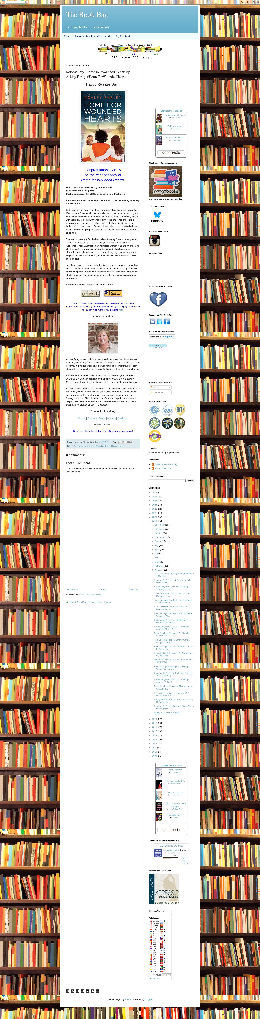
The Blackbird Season (174, 137)
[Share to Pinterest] (131, 442)
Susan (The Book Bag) (171, 850)
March (158, 562)
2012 (155, 743)
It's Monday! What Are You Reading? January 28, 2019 (171, 588)
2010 (155, 752)
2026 (155, 492)
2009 (155, 756)
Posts (155, 387)
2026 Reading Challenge (171, 845)
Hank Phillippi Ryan (175, 809)
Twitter (102, 418)
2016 (155, 727)
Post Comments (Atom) (90, 594)
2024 (155, 501)
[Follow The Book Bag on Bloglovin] (162, 338)
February (159, 566)
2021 (155, 513)
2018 (155, 719)
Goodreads (122, 418)
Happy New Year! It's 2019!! (167, 713)
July (157, 545)
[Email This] (119, 442)
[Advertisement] (103, 563)
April (157, 557)
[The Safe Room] (160, 820)
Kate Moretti (176, 140)
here (121, 310)
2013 (155, 739)
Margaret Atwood (176, 783)
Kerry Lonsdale (175, 795)
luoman (128, 999)
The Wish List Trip (174, 792)
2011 (154, 748)
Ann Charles (175, 117)
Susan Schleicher (163, 468)
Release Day (116, 446)
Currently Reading (171, 110)
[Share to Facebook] (128, 442)
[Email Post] (114, 442)
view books (185, 864)
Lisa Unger (176, 817)
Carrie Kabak (175, 129)
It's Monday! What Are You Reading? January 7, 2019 (171, 680)
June (157, 549)
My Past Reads (123, 36)
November (160, 529)
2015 (155, 731)
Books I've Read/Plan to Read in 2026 (93, 36)
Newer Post (72, 589)
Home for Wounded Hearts (98, 446)
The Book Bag (87, 14)
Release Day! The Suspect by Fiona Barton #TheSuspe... (171, 621)
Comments (157, 392)
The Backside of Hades (175, 115)
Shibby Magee (174, 126)
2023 (155, 505)
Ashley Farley (80, 446)
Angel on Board (174, 769)
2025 (155, 496)
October (159, 533)
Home (67, 36)
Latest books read (171, 765)
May (157, 553)
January (159, 570)
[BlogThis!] (122, 442)
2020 (155, 517)
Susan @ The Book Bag (166, 464)
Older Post (134, 589)
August (158, 541)
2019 (155, 521)
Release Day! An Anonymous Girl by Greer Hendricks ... (171, 667)
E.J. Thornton (175, 772)
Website (82, 418)
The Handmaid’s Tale (175, 781)
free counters (155, 978)
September (160, 537)
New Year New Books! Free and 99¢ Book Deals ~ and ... (171, 694)
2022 (155, 509)
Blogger (148, 999)
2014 (155, 735)
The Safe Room (174, 815)
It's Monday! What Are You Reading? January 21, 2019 (171, 627)
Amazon (111, 418)
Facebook (92, 418)
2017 (155, 723)
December (160, 525)
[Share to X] (125, 442)
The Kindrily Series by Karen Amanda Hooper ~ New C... (172, 641)
